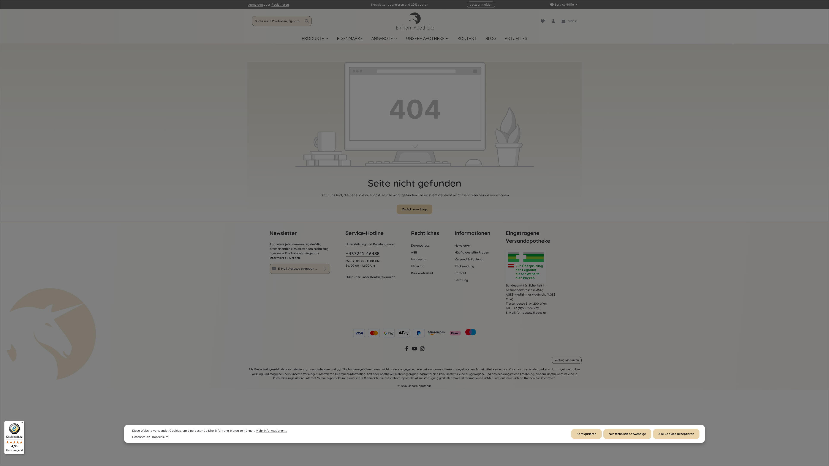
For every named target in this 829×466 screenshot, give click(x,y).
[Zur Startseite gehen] (414, 21)
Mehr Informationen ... (271, 431)
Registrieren (280, 4)
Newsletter (462, 245)
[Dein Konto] (553, 21)
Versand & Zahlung (469, 259)
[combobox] (277, 21)
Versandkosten (320, 369)
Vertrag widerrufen (567, 360)
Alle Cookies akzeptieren (676, 434)
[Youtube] (415, 350)
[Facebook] (407, 350)
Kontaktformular (382, 277)
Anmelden (255, 4)
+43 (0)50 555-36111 (525, 308)
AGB (414, 252)
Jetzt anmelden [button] (481, 4)
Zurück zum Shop (414, 209)
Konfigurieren (586, 434)
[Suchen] (307, 21)
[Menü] (21, 423)
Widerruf (417, 266)
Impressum (419, 259)
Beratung (461, 280)
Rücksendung (464, 266)
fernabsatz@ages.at (531, 313)
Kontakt (460, 273)
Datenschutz (420, 245)
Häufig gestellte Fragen (472, 252)
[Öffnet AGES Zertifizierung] (532, 266)
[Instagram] (422, 350)
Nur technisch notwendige (627, 434)
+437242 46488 (363, 253)
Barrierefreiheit (422, 273)
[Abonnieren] (325, 269)
